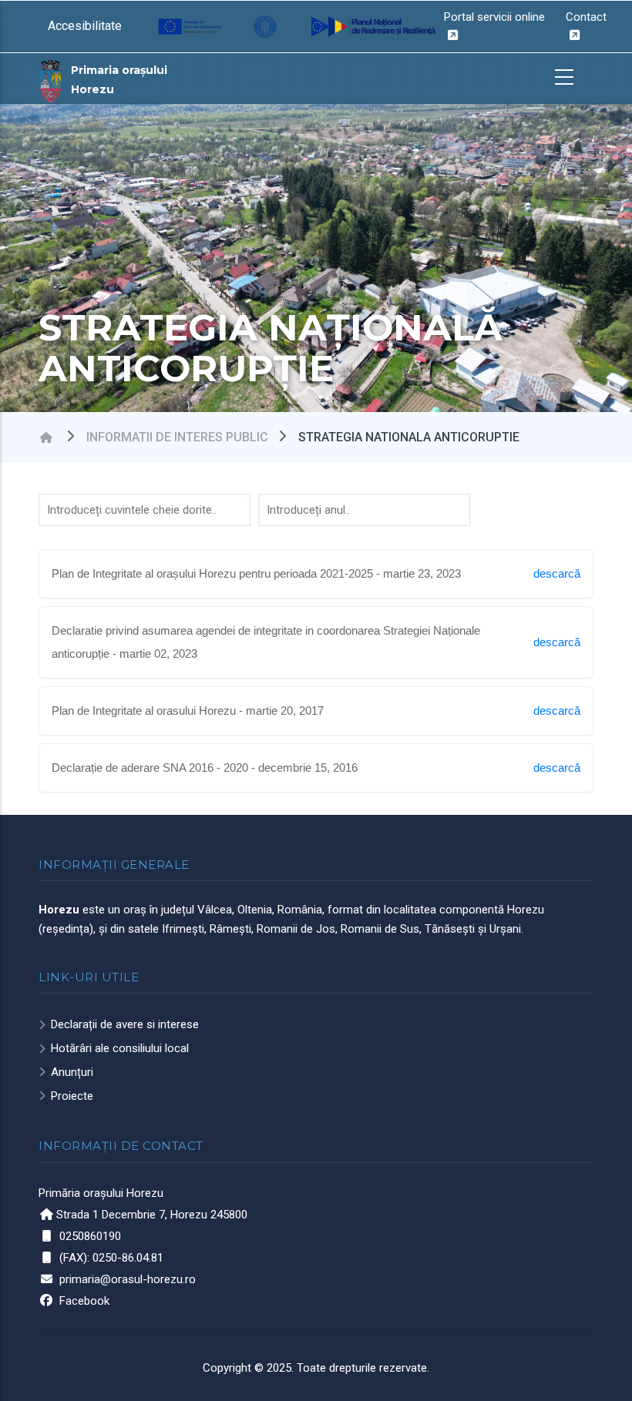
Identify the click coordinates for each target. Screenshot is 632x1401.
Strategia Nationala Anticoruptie (408, 437)
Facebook (84, 1301)
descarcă (556, 573)
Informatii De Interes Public (177, 437)
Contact (586, 17)
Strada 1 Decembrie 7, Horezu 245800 (151, 1215)
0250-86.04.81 (127, 1258)
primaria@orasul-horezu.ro (127, 1279)
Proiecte (72, 1096)
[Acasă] (51, 80)
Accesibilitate (85, 25)
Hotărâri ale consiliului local (120, 1048)
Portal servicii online (494, 17)
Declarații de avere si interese (125, 1024)
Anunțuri (72, 1072)
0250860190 (90, 1236)
